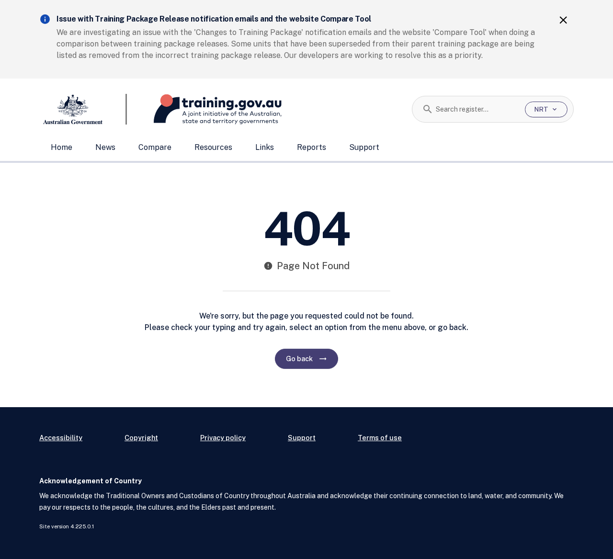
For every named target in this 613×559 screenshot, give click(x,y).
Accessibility (60, 438)
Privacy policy (223, 438)
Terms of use (380, 438)
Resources (213, 147)
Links (264, 147)
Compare (154, 147)
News (105, 147)
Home (61, 147)
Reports (311, 147)
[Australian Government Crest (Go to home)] (83, 109)
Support (364, 147)
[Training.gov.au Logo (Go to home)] (204, 109)
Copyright (141, 438)
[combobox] (477, 109)
